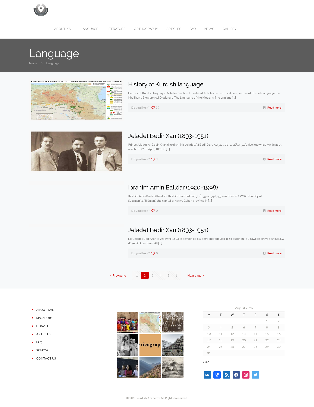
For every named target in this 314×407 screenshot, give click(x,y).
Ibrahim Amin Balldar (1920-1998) (173, 187)
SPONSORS (44, 318)
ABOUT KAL (45, 309)
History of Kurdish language (166, 84)
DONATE (42, 326)
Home (33, 63)
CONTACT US (46, 358)
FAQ (39, 342)
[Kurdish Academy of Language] (41, 9)
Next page (194, 275)
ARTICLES (43, 334)
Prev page (119, 275)
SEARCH (42, 350)
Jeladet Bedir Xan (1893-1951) (168, 135)
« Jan (206, 362)
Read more (274, 107)
